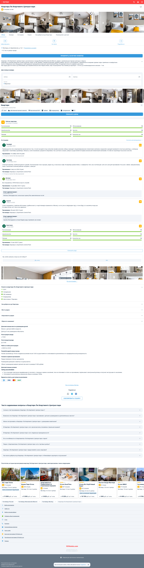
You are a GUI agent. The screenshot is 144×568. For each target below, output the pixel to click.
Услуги (29, 35)
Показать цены (72, 114)
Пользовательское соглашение (9, 563)
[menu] (142, 2)
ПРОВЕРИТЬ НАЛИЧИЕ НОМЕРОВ (72, 56)
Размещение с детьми (62, 35)
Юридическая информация (7, 564)
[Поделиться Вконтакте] (76, 394)
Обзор (3, 35)
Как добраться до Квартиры (43, 35)
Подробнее (83, 564)
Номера (11, 35)
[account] (138, 2)
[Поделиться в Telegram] (72, 394)
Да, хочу (37, 260)
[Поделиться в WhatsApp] (68, 394)
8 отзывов (21, 35)
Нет (107, 260)
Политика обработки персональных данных (11, 566)
